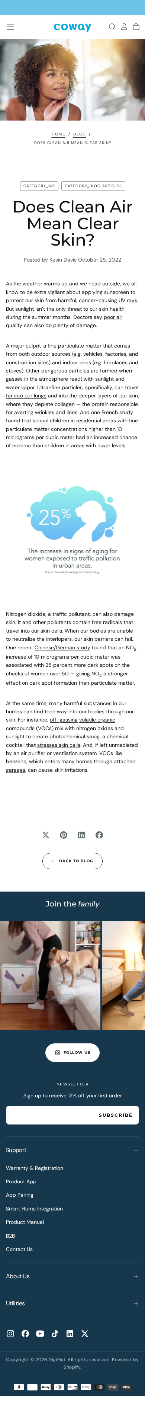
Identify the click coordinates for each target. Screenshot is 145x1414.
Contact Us (19, 1249)
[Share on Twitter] (46, 835)
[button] (10, 26)
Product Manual (25, 1222)
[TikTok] (55, 1333)
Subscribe (116, 1115)
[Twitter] (84, 1333)
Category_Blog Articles (93, 185)
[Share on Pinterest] (63, 835)
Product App (21, 1181)
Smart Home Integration (34, 1208)
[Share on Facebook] (99, 835)
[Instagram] (10, 1333)
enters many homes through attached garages (71, 765)
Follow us (77, 1052)
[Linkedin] (69, 1333)
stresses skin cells (58, 745)
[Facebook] (25, 1333)
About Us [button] (17, 1276)
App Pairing (19, 1194)
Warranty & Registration (34, 1168)
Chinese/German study (62, 647)
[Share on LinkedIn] (81, 835)
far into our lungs (26, 395)
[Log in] (124, 27)
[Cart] (136, 27)
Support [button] (16, 1150)
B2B (10, 1235)
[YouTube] (40, 1333)
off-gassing (64, 719)
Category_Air (39, 185)
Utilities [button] (15, 1303)
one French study (112, 412)
